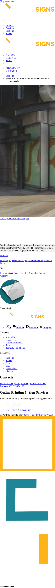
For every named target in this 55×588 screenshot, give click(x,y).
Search (9, 60)
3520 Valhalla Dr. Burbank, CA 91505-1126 (23, 384)
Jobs (8, 345)
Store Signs (5, 260)
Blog (8, 363)
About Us (10, 55)
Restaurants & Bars (9, 273)
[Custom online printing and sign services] (14, 407)
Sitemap (9, 371)
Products (10, 25)
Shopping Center (37, 273)
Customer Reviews (14, 342)
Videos (9, 33)
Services (10, 28)
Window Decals (35, 260)
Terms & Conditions (15, 348)
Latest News (11, 368)
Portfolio (10, 31)
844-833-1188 (6, 383)
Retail (23, 273)
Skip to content (7, 1)
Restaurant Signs (19, 260)
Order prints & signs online (18, 410)
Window (4, 275)
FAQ (8, 366)
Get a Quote (11, 71)
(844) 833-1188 (13, 68)
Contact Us (11, 58)
